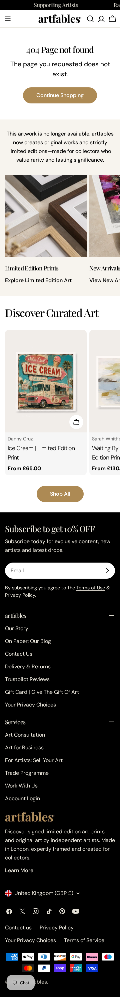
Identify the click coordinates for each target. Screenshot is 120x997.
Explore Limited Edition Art (38, 280)
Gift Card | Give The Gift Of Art (42, 691)
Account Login (22, 798)
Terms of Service (84, 940)
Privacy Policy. (20, 595)
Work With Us (21, 785)
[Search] (90, 18)
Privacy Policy (57, 927)
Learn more (19, 870)
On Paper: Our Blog (28, 641)
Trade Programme (27, 772)
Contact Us (18, 653)
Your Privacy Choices (30, 704)
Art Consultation (25, 734)
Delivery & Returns (28, 666)
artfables (36, 981)
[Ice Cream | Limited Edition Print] (46, 381)
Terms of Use (90, 588)
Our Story (16, 628)
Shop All (60, 493)
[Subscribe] (107, 571)
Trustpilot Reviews (27, 679)
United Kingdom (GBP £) (43, 893)
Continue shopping (60, 95)
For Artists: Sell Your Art (34, 760)
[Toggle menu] (7, 18)
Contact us (18, 927)
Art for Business (24, 747)
